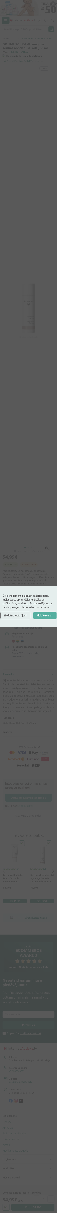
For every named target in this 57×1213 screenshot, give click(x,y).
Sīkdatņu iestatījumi (15, 615)
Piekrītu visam (45, 615)
